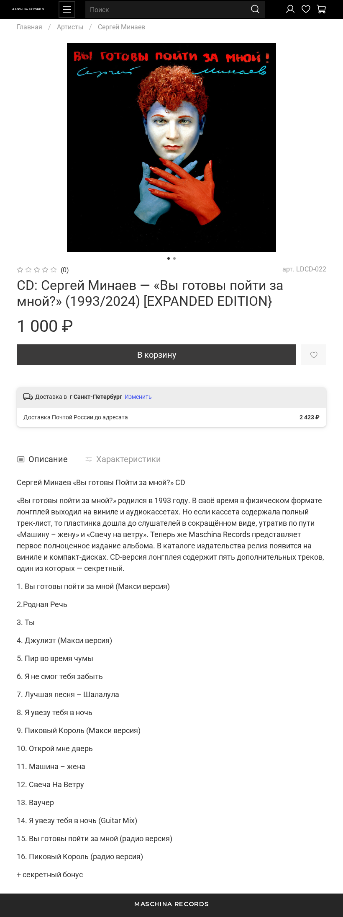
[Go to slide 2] (174, 258)
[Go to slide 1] (168, 258)
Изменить (138, 396)
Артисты (70, 27)
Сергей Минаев (121, 27)
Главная (29, 27)
